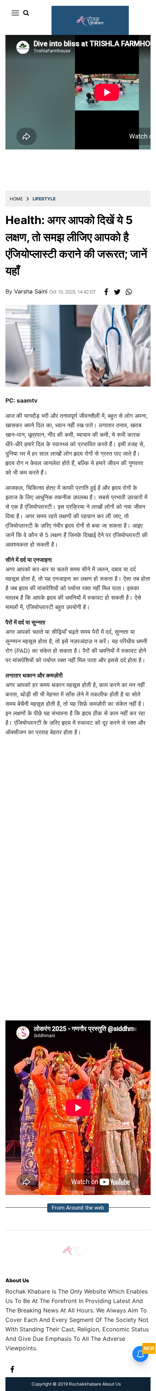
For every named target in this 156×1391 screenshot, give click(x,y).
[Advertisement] (78, 821)
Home (16, 198)
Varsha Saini (31, 291)
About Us (17, 1280)
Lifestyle (44, 198)
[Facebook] (12, 1368)
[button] (14, 13)
